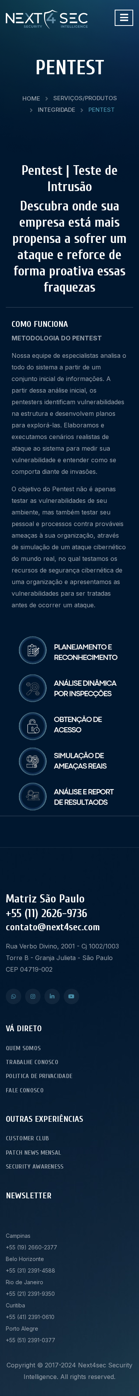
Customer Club (27, 1138)
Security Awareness (35, 1166)
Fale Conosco (25, 1090)
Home (31, 98)
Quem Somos (23, 1048)
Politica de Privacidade (39, 1076)
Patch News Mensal (33, 1152)
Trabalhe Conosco (32, 1062)
